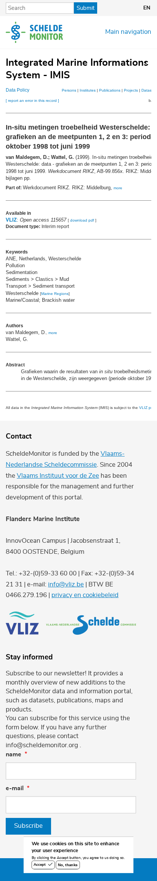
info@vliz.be (66, 585)
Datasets (149, 90)
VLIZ (11, 220)
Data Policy (17, 90)
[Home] (34, 32)
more (118, 188)
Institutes (88, 90)
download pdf (82, 220)
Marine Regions (55, 294)
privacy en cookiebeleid (85, 595)
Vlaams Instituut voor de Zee (58, 476)
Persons (69, 90)
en (146, 8)
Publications (109, 90)
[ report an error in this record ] (32, 100)
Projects (131, 90)
